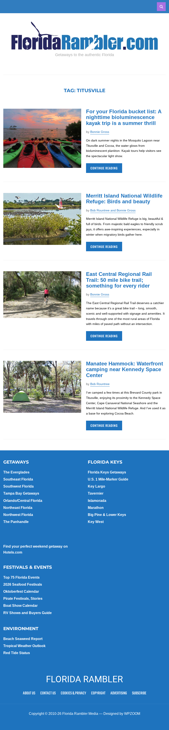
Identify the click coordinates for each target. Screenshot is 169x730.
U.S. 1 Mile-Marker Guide (108, 479)
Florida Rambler (84, 679)
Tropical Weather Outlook (24, 646)
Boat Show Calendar (20, 605)
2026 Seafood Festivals (22, 584)
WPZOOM (132, 713)
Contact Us (48, 693)
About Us (29, 693)
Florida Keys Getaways (107, 472)
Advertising (118, 693)
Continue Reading (104, 168)
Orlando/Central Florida (22, 501)
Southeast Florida (18, 479)
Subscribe (139, 693)
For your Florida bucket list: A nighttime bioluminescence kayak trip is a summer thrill (123, 117)
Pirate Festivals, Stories (22, 598)
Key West (96, 522)
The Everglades (16, 472)
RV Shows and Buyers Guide (27, 613)
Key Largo (96, 486)
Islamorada (97, 501)
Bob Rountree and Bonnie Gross (113, 210)
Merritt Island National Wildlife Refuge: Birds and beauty (124, 198)
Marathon (96, 508)
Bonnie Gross (99, 132)
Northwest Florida (18, 515)
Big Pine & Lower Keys (107, 515)
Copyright (98, 693)
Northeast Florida (17, 508)
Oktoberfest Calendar (21, 591)
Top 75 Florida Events (21, 577)
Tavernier (95, 493)
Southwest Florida (18, 486)
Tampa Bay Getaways (21, 493)
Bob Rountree (100, 384)
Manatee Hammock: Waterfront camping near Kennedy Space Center (124, 369)
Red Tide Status (16, 653)
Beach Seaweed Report (22, 639)
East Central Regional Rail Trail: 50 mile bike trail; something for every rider (119, 280)
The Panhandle (16, 522)
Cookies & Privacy (73, 693)
